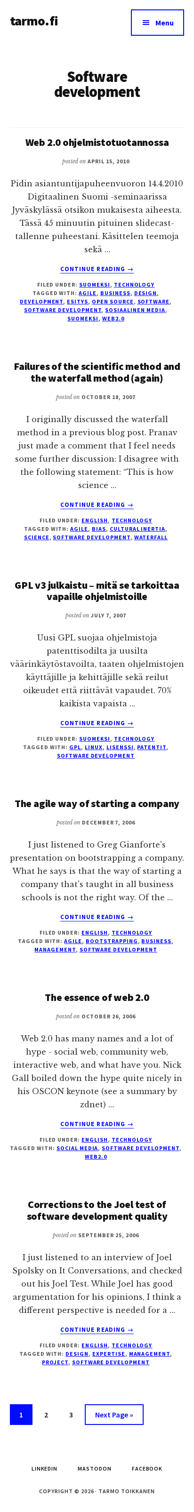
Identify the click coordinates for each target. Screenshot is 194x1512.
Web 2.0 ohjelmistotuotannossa (97, 142)
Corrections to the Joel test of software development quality (97, 1210)
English (94, 520)
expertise (108, 1353)
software (153, 301)
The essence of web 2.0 (97, 997)
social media (77, 1148)
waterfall (151, 537)
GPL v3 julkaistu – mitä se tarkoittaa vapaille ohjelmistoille (97, 590)
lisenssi (120, 747)
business (115, 292)
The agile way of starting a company (97, 803)
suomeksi (82, 318)
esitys (77, 301)
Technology (134, 284)
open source (113, 301)
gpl (75, 747)
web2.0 (113, 318)
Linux (94, 747)
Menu (164, 22)
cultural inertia (137, 528)
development (42, 301)
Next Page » (114, 1417)
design (145, 292)
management (55, 949)
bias (99, 528)
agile (88, 292)
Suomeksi (94, 284)
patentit (151, 747)
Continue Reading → (97, 269)
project (55, 1362)
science (36, 537)
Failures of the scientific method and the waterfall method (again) (97, 372)
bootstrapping (111, 940)
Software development (62, 309)
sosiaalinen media (135, 309)
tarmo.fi (34, 20)
